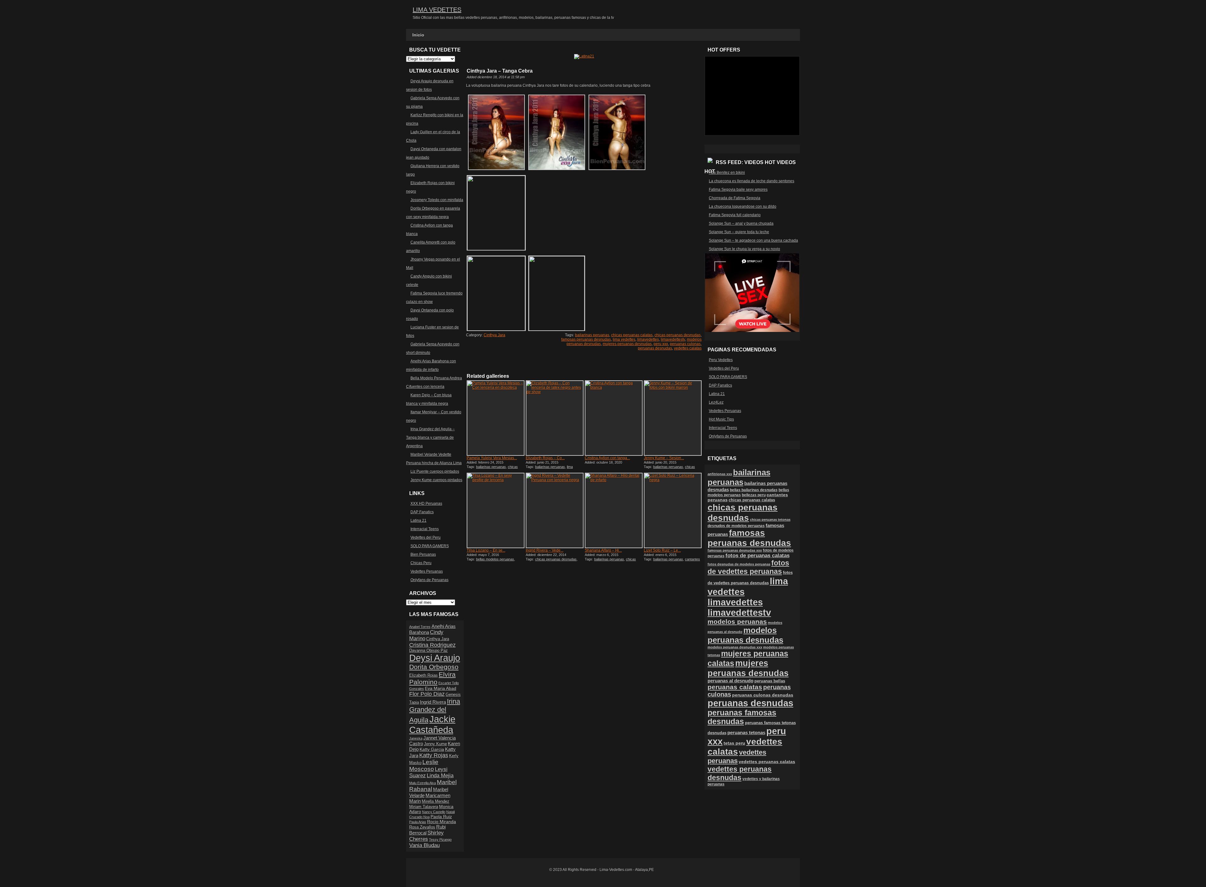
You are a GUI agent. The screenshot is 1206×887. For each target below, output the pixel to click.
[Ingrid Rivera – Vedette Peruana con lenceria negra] (555, 510)
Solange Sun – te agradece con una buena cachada (753, 240)
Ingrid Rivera (433, 702)
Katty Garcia (432, 749)
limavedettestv (673, 339)
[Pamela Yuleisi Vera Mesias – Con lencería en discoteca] (495, 418)
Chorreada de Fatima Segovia (734, 198)
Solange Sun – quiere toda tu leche (739, 232)
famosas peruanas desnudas (586, 339)
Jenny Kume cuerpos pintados (436, 480)
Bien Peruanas (423, 554)
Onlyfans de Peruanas (429, 580)
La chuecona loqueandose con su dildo (742, 206)
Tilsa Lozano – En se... (486, 550)
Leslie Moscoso (423, 765)
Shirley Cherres (426, 836)
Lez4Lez (716, 402)
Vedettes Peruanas (426, 571)
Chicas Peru (421, 563)
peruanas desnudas (655, 348)
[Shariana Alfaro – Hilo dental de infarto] (614, 510)
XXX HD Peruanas (426, 503)
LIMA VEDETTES (437, 9)
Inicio (418, 34)
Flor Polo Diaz (427, 694)
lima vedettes (624, 339)
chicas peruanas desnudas (678, 335)
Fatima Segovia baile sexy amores (738, 189)
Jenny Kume (435, 744)
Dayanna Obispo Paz (428, 650)
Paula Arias (417, 822)
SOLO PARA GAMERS (429, 546)
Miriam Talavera (423, 807)
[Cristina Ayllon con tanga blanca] (614, 418)
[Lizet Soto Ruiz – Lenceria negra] (673, 510)
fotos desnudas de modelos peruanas (739, 564)
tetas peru (734, 743)
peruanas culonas (685, 344)
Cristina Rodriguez (432, 645)
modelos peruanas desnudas (745, 635)
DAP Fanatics (422, 512)
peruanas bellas (769, 681)
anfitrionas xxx (720, 474)
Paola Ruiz (441, 816)
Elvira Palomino (432, 678)
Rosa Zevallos (422, 827)
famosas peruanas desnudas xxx (735, 550)
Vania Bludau (424, 845)
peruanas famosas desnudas (742, 717)
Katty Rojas (433, 755)
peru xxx (661, 344)
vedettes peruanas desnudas (740, 773)
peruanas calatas (735, 687)
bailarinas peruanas (592, 335)
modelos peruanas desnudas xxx (735, 647)
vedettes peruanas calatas (767, 761)
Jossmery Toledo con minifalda (436, 200)
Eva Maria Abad (440, 688)
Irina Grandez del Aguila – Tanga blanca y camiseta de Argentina (430, 437)
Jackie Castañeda (432, 724)
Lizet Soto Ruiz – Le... (662, 550)
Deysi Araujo (434, 658)
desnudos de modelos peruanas (736, 526)
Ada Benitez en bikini (727, 172)
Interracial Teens (424, 529)
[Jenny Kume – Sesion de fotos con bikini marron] (673, 418)
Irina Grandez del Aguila (434, 710)
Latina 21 (418, 520)
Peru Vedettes (721, 360)
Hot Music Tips (721, 419)
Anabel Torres (420, 627)
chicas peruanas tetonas (770, 519)
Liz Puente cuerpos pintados (434, 471)
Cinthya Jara (494, 335)
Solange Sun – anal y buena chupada (741, 223)
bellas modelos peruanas (495, 559)
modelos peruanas (737, 621)
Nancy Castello (433, 812)
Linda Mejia (440, 776)
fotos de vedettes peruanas (748, 567)
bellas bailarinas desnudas (754, 490)
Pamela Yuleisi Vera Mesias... (492, 458)
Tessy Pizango (440, 839)
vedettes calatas (688, 348)
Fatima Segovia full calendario (735, 215)
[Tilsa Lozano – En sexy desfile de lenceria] (495, 510)
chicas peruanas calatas (632, 335)
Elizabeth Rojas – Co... (545, 458)
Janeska (415, 738)
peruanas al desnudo (730, 680)
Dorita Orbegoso (434, 666)
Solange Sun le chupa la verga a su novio (744, 249)
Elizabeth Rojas (423, 675)
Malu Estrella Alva (422, 783)
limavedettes (648, 339)
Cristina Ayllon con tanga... (607, 458)
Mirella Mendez (435, 801)
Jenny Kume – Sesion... (664, 458)
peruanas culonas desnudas (762, 694)
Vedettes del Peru (425, 537)
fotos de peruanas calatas (757, 556)
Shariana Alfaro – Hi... (603, 550)
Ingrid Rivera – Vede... (544, 550)
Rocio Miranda (441, 821)
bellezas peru (754, 495)
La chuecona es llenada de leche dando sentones (751, 181)
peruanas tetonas (746, 732)
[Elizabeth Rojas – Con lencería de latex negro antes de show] (555, 418)
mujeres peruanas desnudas (627, 344)
